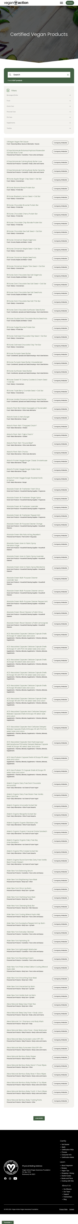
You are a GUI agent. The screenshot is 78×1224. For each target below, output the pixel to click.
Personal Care (11, 112)
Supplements (11, 123)
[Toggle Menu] (61, 3)
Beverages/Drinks (12, 95)
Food (8, 101)
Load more (39, 1118)
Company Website (60, 143)
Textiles (9, 128)
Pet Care (9, 117)
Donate (70, 3)
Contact (71, 1209)
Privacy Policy (63, 1209)
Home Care (10, 106)
